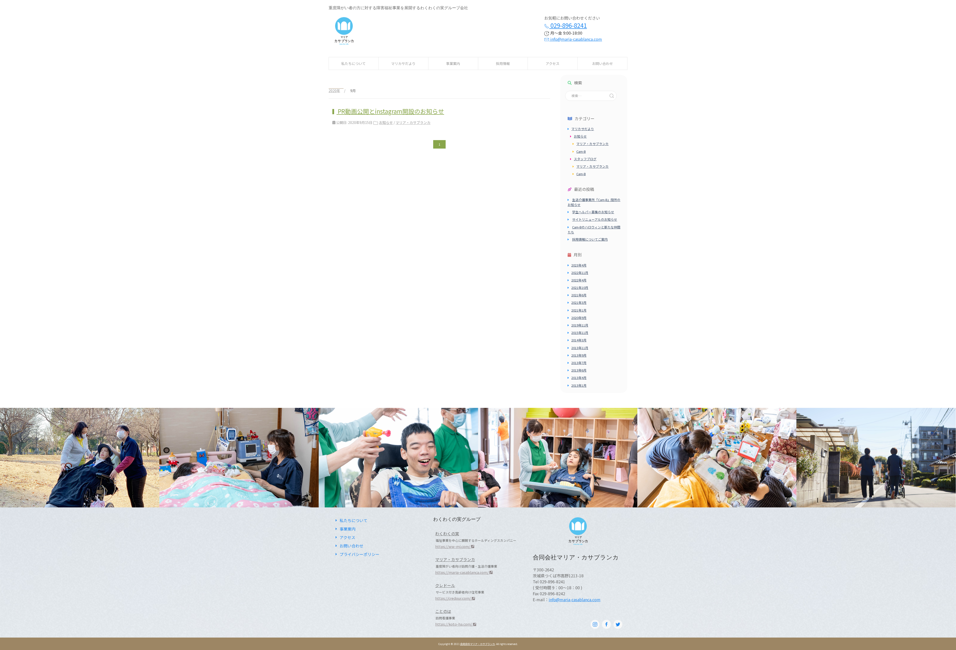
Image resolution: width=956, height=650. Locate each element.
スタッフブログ (585, 159)
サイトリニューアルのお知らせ (594, 219)
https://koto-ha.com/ (454, 624)
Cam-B (581, 151)
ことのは (443, 611)
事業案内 (453, 63)
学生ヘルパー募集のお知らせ (593, 212)
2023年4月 (579, 265)
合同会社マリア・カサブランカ (477, 644)
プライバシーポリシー (359, 554)
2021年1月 (579, 310)
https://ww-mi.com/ (453, 546)
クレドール (445, 585)
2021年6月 (579, 295)
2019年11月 (579, 325)
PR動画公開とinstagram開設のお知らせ (390, 111)
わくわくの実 (447, 534)
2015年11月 (579, 332)
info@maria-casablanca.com (575, 39)
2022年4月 (579, 280)
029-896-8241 (568, 25)
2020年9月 (579, 317)
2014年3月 (579, 340)
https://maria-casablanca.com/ (462, 572)
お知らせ (386, 122)
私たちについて (353, 63)
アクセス (552, 63)
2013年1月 (579, 385)
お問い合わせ (602, 63)
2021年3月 (579, 302)
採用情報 (503, 63)
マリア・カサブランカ (413, 122)
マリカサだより (403, 63)
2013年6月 (579, 370)
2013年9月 (579, 355)
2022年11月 (579, 272)
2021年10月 (579, 287)
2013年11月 (579, 347)
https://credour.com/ (453, 598)
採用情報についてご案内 (590, 239)
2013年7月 (579, 362)
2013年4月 (579, 377)
